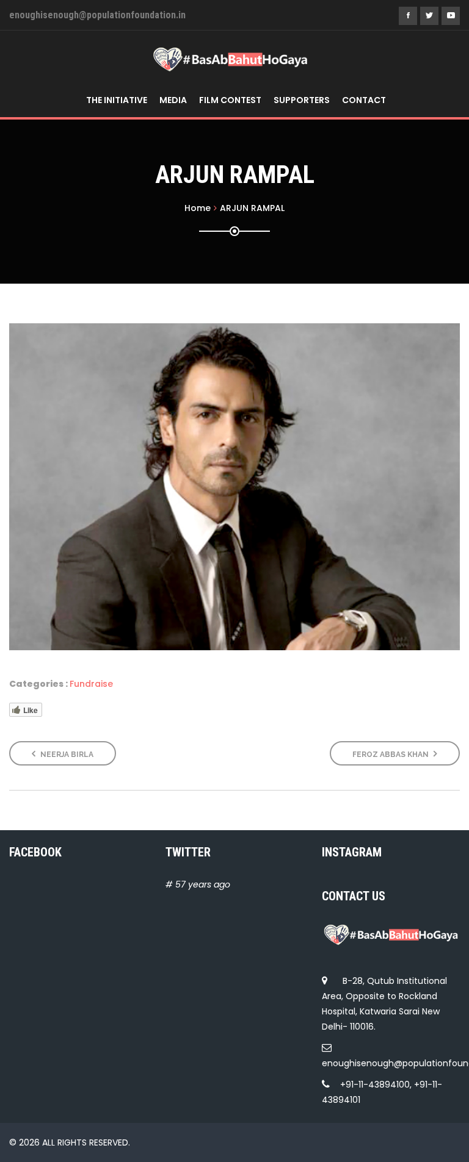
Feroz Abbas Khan (391, 754)
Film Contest (230, 100)
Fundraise (91, 684)
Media (173, 100)
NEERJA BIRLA (65, 754)
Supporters (302, 100)
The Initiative (116, 100)
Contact (364, 100)
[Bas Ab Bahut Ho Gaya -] (230, 59)
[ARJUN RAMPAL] (234, 486)
